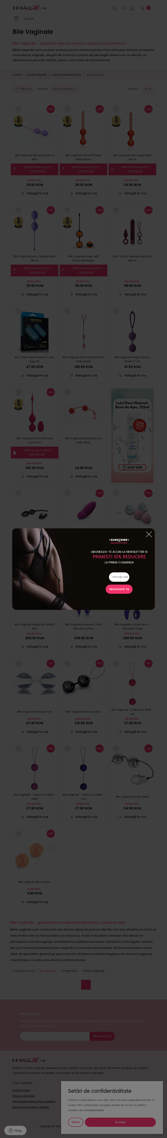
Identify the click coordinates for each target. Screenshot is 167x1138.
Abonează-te (119, 589)
